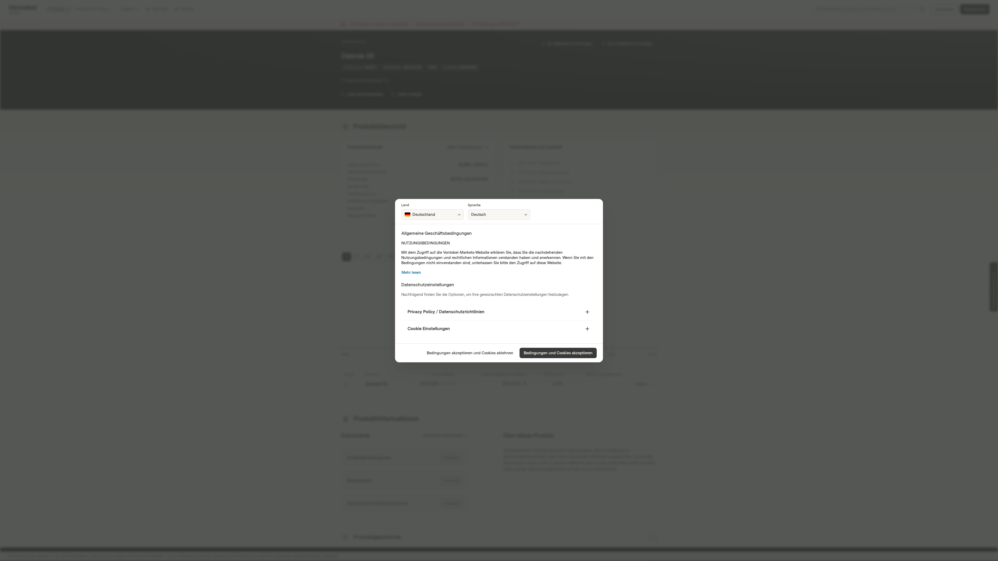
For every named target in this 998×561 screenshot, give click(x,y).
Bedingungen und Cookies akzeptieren (558, 353)
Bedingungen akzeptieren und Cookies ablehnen (470, 353)
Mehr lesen (411, 272)
